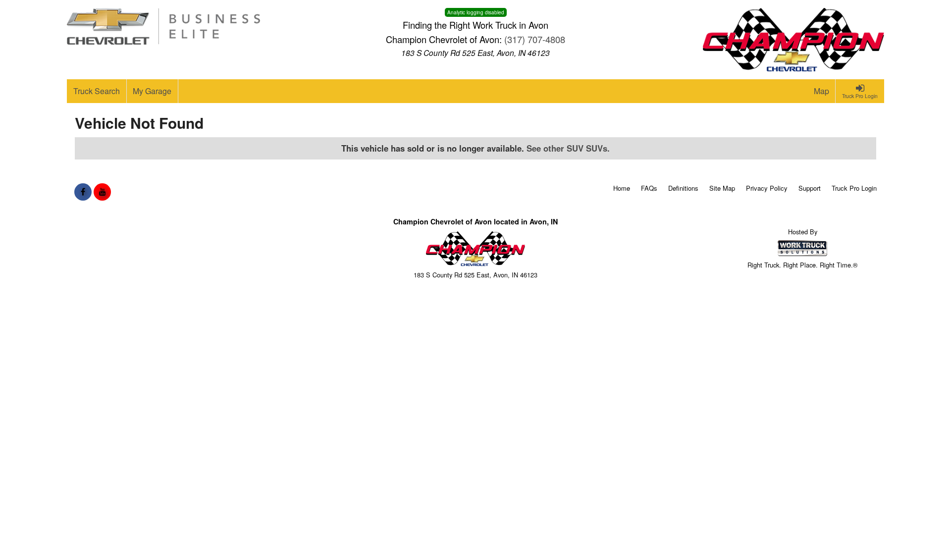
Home (621, 188)
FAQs (649, 188)
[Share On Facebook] (83, 192)
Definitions (683, 188)
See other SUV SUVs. (568, 148)
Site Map (722, 188)
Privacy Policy (767, 188)
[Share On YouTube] (102, 192)
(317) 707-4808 (534, 39)
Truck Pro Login (854, 188)
